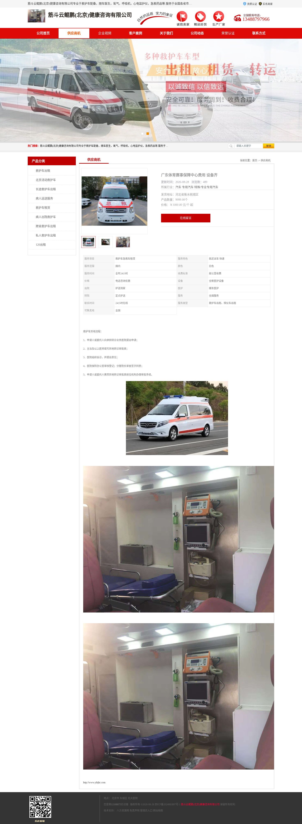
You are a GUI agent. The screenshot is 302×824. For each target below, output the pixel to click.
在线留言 (185, 218)
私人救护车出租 (46, 235)
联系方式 (258, 33)
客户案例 (135, 33)
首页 (254, 160)
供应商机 (74, 33)
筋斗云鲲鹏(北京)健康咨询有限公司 (200, 804)
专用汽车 (188, 187)
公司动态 (197, 33)
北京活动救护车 (46, 179)
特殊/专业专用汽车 (206, 187)
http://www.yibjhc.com (94, 782)
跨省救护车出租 (46, 226)
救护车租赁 (43, 207)
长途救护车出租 (46, 189)
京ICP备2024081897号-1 (167, 804)
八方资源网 (123, 810)
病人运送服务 (44, 198)
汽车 (178, 187)
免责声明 (134, 810)
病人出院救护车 (46, 216)
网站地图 (158, 810)
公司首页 (43, 33)
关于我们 (166, 33)
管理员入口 (146, 810)
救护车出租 (43, 170)
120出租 (41, 244)
